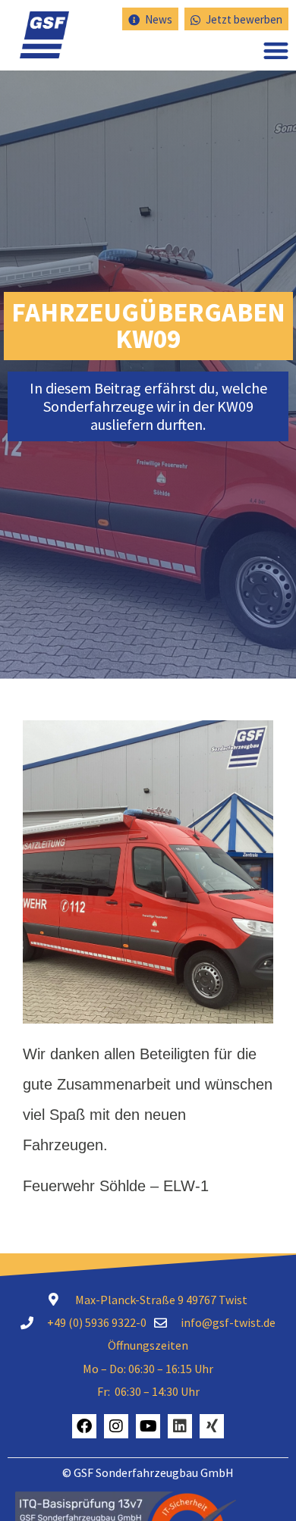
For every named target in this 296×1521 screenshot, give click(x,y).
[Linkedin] (180, 1426)
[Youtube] (148, 1426)
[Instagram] (116, 1426)
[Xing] (212, 1426)
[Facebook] (84, 1426)
